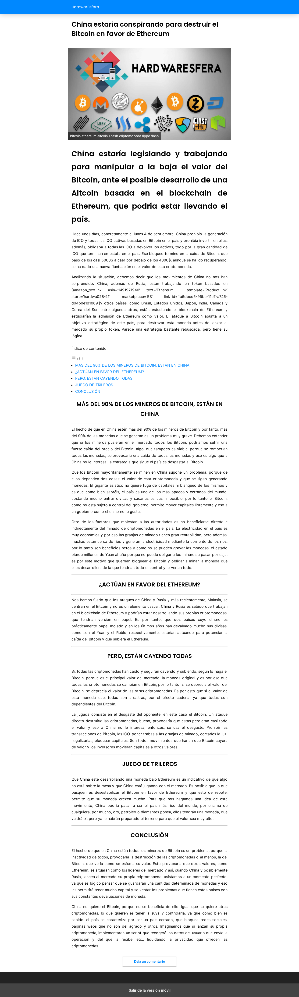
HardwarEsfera (85, 7)
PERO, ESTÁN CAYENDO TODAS (103, 378)
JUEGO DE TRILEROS (94, 384)
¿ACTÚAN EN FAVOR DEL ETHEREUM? (109, 371)
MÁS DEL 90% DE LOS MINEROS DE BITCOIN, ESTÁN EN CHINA (132, 365)
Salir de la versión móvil (150, 990)
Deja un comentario (149, 961)
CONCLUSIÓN (87, 391)
